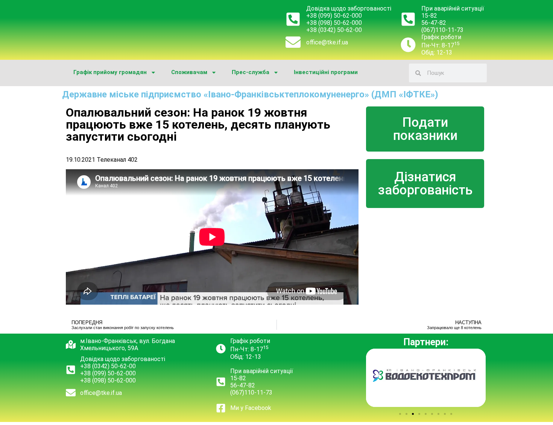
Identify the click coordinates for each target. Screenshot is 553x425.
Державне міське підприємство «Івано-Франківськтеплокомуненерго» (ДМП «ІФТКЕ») (250, 94)
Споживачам (189, 72)
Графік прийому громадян (110, 72)
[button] (400, 414)
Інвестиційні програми (326, 72)
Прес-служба (250, 72)
